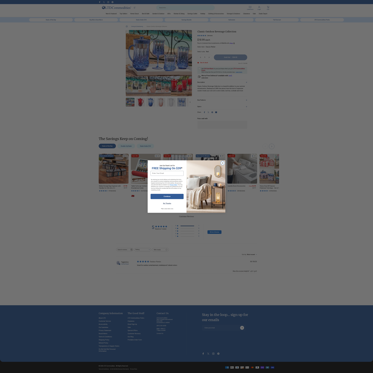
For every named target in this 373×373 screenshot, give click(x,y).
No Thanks (167, 203)
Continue (167, 196)
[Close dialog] (223, 163)
